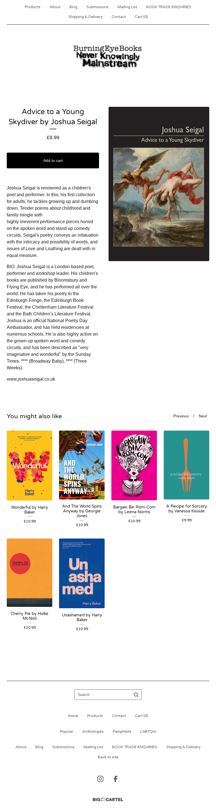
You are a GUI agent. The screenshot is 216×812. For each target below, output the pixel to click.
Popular (66, 731)
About (55, 7)
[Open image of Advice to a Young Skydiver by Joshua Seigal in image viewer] (159, 184)
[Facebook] (115, 778)
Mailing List (127, 7)
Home (73, 716)
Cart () (141, 17)
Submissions (97, 7)
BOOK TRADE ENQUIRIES (168, 7)
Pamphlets (122, 731)
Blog (73, 7)
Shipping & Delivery (85, 17)
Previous (181, 416)
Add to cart (53, 160)
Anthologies (93, 731)
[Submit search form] (136, 694)
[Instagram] (100, 778)
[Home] (108, 56)
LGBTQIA (148, 731)
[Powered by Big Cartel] (108, 799)
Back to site (108, 757)
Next (203, 416)
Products (32, 7)
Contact (119, 17)
